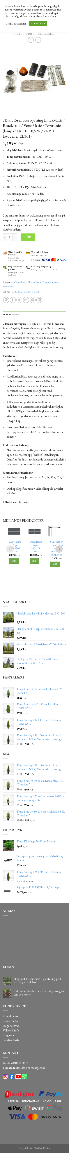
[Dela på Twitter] (19, 300)
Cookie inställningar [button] (16, 23)
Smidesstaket (46, 33)
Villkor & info (11, 1030)
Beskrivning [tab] (11, 314)
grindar (27, 291)
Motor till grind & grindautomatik (43, 282)
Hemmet (28, 33)
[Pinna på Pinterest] (33, 300)
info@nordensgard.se (33, 1068)
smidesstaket (17, 291)
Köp (27, 237)
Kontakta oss (10, 1016)
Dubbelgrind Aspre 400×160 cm (36, 546)
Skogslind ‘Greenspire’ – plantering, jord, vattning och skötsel (38, 980)
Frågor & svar (11, 1026)
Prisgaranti (9, 1035)
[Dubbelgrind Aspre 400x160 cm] (34, 531)
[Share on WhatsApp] (6, 300)
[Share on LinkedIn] (39, 300)
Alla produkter (19, 282)
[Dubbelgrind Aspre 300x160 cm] (13, 531)
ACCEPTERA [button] (38, 23)
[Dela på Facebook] (13, 300)
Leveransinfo (10, 1021)
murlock (35, 291)
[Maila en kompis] (26, 300)
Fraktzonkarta (11, 1040)
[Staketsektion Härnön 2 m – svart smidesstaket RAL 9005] (54, 531)
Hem (17, 33)
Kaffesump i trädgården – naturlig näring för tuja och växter (39, 992)
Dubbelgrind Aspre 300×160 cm (15, 546)
